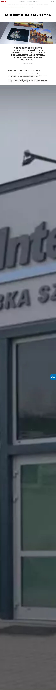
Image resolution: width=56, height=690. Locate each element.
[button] (53, 377)
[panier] (54, 1)
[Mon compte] (51, 1)
